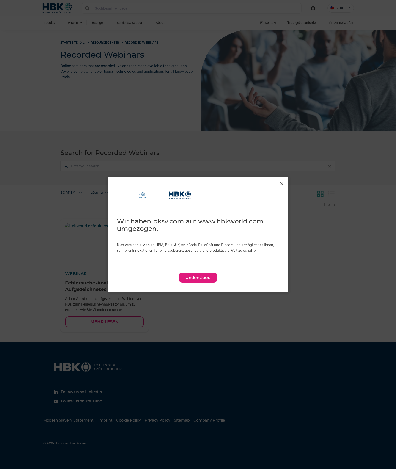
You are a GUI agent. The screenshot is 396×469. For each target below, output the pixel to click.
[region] (198, 234)
